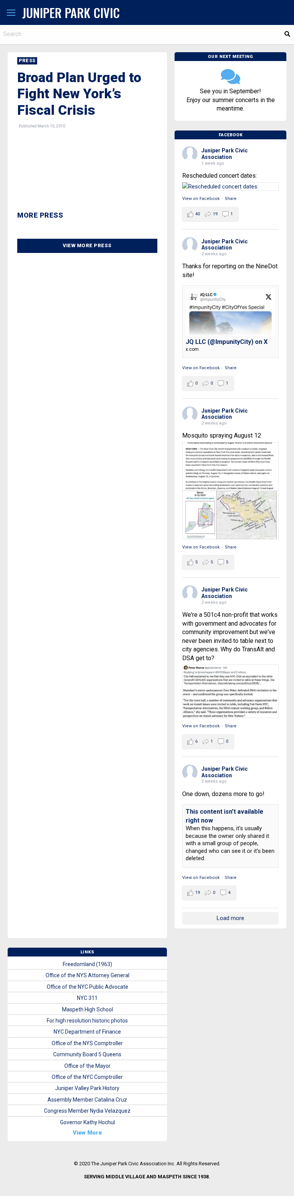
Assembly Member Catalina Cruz (87, 1100)
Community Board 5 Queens (87, 1054)
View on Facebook (201, 198)
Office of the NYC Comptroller (87, 1077)
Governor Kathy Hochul (87, 1122)
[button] (11, 13)
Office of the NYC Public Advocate (87, 987)
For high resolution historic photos (87, 1021)
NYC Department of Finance (87, 1032)
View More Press (87, 245)
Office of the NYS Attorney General (87, 975)
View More (87, 1132)
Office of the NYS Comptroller (87, 1043)
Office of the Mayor (87, 1066)
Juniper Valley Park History (87, 1088)
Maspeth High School (87, 1009)
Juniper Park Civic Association (224, 153)
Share (231, 198)
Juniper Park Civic (71, 12)
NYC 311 (87, 998)
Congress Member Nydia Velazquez (87, 1111)
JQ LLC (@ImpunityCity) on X (227, 341)
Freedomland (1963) (87, 964)
